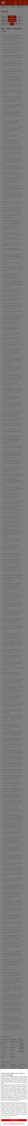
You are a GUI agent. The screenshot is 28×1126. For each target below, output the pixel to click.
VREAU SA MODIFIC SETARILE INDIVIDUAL (14, 1123)
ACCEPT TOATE (14, 1120)
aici (11, 1094)
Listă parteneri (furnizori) (6, 1117)
